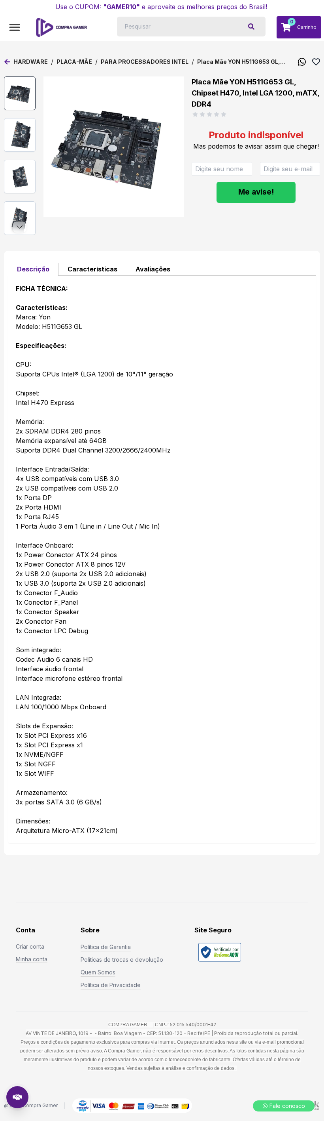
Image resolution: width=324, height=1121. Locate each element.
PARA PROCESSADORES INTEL (144, 61)
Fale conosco (287, 1105)
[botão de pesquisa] (251, 26)
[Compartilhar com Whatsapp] (302, 62)
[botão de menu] (15, 27)
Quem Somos (98, 972)
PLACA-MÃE (74, 61)
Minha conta (31, 959)
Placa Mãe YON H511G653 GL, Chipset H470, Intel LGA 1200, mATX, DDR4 (240, 62)
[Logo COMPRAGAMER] (61, 27)
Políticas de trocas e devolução (122, 959)
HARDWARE (30, 61)
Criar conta (30, 946)
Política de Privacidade (111, 985)
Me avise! (256, 192)
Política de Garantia (106, 946)
